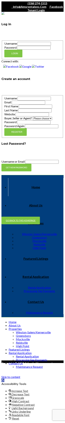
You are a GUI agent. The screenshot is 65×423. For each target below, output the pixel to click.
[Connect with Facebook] (11, 66)
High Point (39, 247)
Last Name (11, 110)
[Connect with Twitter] (38, 66)
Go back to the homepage (21, 220)
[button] (2, 380)
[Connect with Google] (25, 66)
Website (9, 114)
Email (7, 102)
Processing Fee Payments (39, 291)
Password (10, 47)
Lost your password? (12, 72)
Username (10, 43)
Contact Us (36, 302)
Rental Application (36, 277)
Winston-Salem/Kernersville (39, 234)
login (20, 90)
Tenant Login (36, 10)
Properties (15, 329)
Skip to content (10, 377)
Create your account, (47, 31)
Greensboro (39, 237)
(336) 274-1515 (37, 3)
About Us (35, 205)
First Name (11, 106)
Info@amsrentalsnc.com (28, 6)
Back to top (8, 370)
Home (36, 187)
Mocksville (39, 241)
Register (16, 132)
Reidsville (39, 244)
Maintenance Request (39, 312)
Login (14, 53)
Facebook (56, 6)
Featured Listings (35, 259)
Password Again (14, 126)
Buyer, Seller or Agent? (18, 118)
